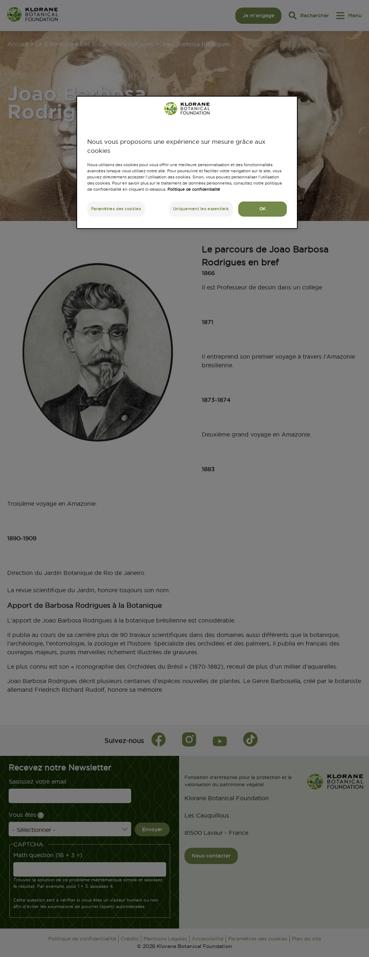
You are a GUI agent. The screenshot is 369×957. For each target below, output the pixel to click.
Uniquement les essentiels (201, 209)
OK (262, 209)
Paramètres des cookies (116, 209)
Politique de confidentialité (194, 189)
